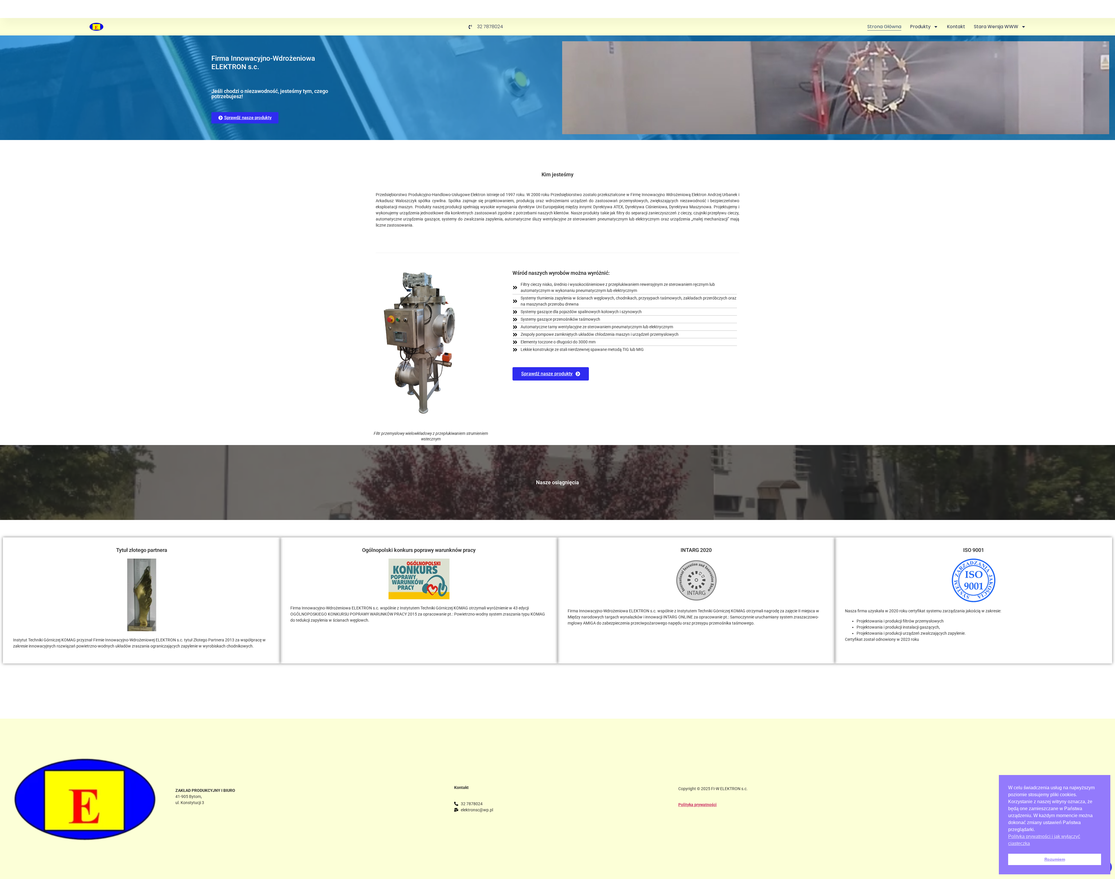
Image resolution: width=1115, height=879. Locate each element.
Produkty (920, 26)
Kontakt (956, 26)
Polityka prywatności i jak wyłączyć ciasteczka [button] (1044, 840)
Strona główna (884, 26)
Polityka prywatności (697, 804)
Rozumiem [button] (1054, 859)
